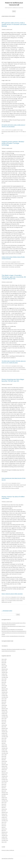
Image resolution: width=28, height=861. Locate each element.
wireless (10, 265)
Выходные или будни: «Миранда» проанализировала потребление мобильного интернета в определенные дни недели (14, 633)
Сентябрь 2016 (5, 781)
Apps (22, 129)
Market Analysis (21, 367)
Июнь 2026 (4, 662)
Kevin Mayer (10, 484)
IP (25, 131)
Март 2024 (4, 707)
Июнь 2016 (4, 786)
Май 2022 (4, 743)
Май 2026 (4, 664)
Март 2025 (4, 687)
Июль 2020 (4, 756)
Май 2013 (4, 795)
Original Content (5, 266)
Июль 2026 (4, 660)
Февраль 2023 (5, 728)
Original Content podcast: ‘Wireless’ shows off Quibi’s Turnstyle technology (13, 143)
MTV (2, 133)
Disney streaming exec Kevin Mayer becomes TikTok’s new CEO (13, 380)
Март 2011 (4, 830)
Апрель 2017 (4, 769)
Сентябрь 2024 (5, 697)
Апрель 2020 (4, 761)
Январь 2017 (4, 774)
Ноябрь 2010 (4, 837)
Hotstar (17, 598)
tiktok (10, 486)
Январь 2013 (4, 797)
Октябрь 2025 (4, 675)
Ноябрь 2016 (4, 777)
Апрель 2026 (4, 665)
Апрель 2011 (4, 828)
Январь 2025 (4, 690)
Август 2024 (4, 698)
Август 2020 (4, 754)
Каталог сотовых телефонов (8, 850)
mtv (15, 131)
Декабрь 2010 (5, 835)
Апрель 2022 (4, 744)
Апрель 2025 (4, 685)
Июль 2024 (4, 700)
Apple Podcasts (20, 265)
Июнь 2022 (4, 741)
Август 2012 (4, 802)
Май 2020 (4, 759)
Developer (4, 367)
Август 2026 (4, 659)
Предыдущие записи (7, 610)
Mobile (12, 131)
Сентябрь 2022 (5, 736)
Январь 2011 (4, 833)
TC (8, 369)
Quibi (7, 265)
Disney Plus (7, 598)
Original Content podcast (19, 263)
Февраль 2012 (5, 812)
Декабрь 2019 (5, 767)
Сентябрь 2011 (5, 820)
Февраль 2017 (5, 772)
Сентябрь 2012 (5, 800)
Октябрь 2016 (4, 779)
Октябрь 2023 (4, 715)
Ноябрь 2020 (4, 749)
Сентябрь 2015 (5, 794)
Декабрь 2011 (5, 815)
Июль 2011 (4, 823)
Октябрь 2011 (4, 819)
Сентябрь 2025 (5, 677)
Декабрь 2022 (5, 731)
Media (9, 131)
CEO (17, 486)
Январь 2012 (4, 814)
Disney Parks (20, 486)
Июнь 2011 (4, 825)
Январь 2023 (4, 730)
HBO (24, 131)
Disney (3, 598)
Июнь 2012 (4, 805)
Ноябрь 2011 (4, 817)
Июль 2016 (4, 784)
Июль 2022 (4, 739)
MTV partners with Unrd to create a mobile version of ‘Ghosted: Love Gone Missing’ (14, 24)
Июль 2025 (4, 680)
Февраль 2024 (5, 708)
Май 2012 (4, 807)
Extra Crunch (15, 367)
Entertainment (4, 131)
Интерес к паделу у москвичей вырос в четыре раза (13, 636)
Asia (24, 597)
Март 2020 (4, 763)
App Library (23, 369)
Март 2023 (4, 726)
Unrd (17, 131)
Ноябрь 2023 (4, 713)
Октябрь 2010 (4, 838)
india (21, 598)
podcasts (3, 265)
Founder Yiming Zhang (6, 488)
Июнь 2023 (4, 721)
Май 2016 (4, 787)
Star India (9, 602)
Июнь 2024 (4, 702)
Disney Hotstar (19, 600)
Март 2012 (4, 810)
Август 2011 (4, 822)
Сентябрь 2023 (5, 716)
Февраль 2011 (5, 832)
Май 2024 (4, 703)
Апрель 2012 (4, 809)
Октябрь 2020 (4, 751)
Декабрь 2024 (5, 692)
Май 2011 (4, 827)
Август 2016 (4, 782)
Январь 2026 (4, 670)
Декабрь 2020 (5, 748)
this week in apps (12, 369)
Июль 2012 (4, 804)
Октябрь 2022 (4, 735)
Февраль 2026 (5, 669)
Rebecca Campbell (15, 488)
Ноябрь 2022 (4, 733)
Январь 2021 (4, 746)
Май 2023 (4, 723)
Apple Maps (4, 371)
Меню (14, 11)
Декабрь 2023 (5, 711)
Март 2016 (4, 791)
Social (6, 369)
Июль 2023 (4, 720)
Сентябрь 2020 (5, 753)
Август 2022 (4, 738)
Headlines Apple (16, 371)
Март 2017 (4, 771)
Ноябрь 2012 (4, 799)
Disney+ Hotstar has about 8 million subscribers (13, 497)
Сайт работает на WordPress (7, 858)
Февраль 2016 (5, 792)
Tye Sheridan (11, 266)
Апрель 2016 (4, 789)
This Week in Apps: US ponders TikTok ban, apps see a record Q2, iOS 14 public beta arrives (14, 277)
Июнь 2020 (4, 758)
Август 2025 (4, 679)
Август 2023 (4, 718)
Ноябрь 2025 (4, 674)
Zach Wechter (17, 266)
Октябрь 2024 (4, 695)
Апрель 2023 (4, 725)
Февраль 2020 (5, 764)
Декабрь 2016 (5, 776)
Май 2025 (4, 683)
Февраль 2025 (5, 688)
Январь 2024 (4, 710)
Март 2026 (4, 667)
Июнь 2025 (4, 682)
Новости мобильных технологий (14, 4)
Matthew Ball (4, 602)
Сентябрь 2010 (5, 840)
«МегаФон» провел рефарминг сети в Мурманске (12, 629)
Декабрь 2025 (5, 672)
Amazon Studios (12, 600)
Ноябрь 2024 (4, 693)
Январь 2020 (4, 766)
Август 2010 (4, 842)
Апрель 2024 (4, 705)
